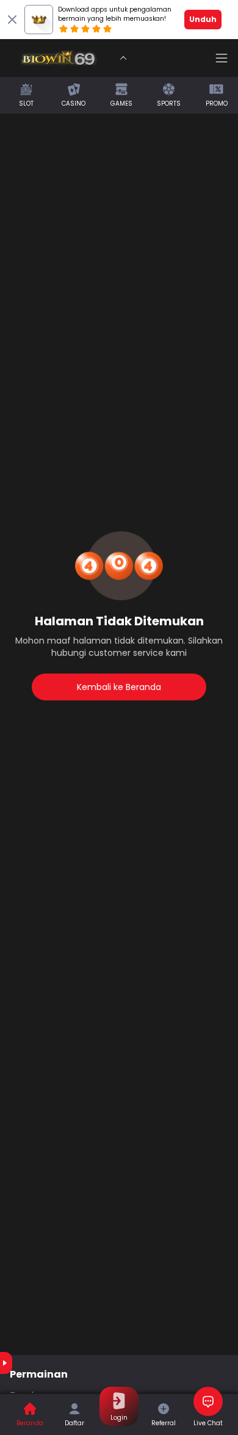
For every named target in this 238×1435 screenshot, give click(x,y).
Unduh (203, 19)
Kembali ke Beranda (119, 687)
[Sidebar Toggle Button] (221, 58)
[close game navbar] (123, 58)
